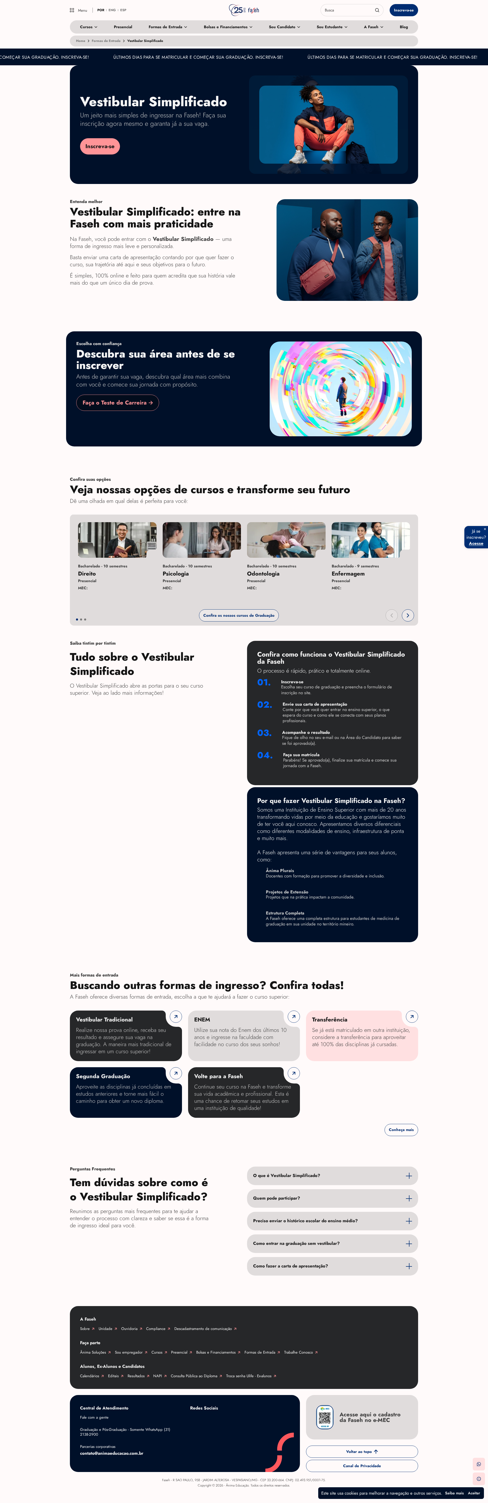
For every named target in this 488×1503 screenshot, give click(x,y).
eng (112, 10)
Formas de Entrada (165, 27)
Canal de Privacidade (362, 1466)
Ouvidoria (129, 1328)
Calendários (89, 1376)
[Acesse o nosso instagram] (215, 1420)
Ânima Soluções (93, 1352)
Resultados (136, 1376)
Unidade (105, 1328)
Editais (113, 1376)
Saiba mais (454, 1493)
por (100, 10)
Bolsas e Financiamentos (226, 27)
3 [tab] (85, 619)
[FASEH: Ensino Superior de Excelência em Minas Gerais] (244, 10)
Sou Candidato (282, 27)
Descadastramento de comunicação (203, 1328)
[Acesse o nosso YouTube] (276, 1420)
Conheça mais (401, 1130)
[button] (392, 615)
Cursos (86, 27)
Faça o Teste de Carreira (115, 403)
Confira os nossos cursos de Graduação (238, 615)
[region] (244, 560)
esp (123, 10)
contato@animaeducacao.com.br (111, 1453)
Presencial (123, 27)
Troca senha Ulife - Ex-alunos (248, 1376)
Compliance (155, 1328)
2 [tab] (81, 619)
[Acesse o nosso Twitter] (256, 1420)
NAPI (157, 1376)
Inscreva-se (404, 10)
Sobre (85, 1328)
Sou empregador (129, 1352)
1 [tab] (77, 619)
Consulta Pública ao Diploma (194, 1376)
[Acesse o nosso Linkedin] (236, 1420)
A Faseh (371, 27)
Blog (404, 27)
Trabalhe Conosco (298, 1352)
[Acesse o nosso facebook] (195, 1420)
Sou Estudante (330, 27)
